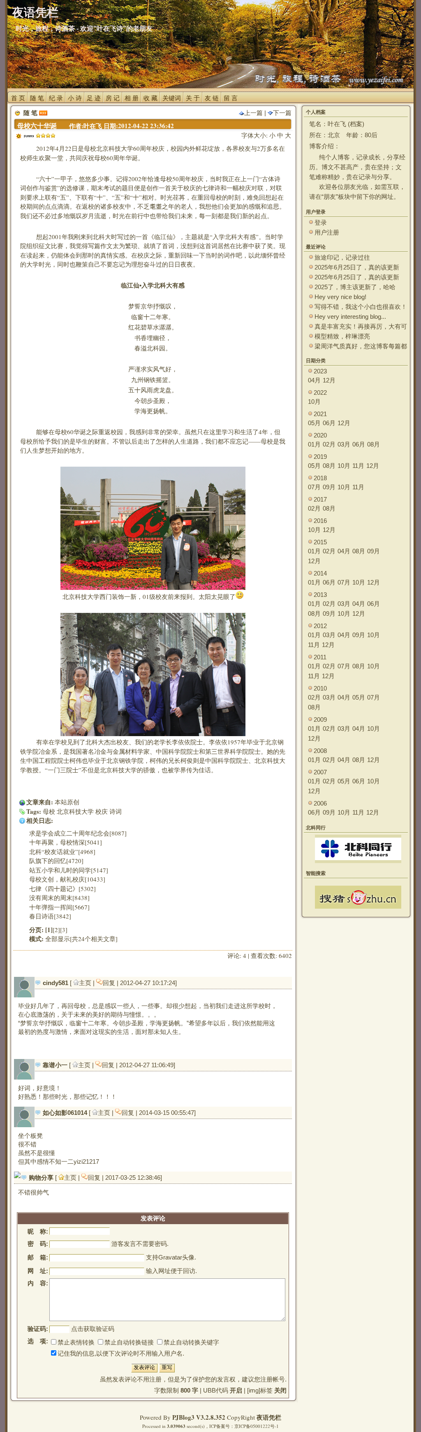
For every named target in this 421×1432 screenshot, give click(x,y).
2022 (320, 392)
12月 (329, 380)
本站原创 (67, 802)
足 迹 (94, 97)
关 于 (193, 97)
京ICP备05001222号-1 (256, 1426)
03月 (344, 444)
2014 (320, 573)
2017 (320, 499)
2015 (320, 542)
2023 (320, 371)
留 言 (231, 97)
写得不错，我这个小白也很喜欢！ (361, 306)
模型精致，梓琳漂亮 (342, 336)
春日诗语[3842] (50, 916)
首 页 (18, 97)
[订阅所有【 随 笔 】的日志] (43, 112)
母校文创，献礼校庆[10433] (67, 879)
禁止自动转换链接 (129, 1342)
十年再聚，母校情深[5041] (65, 842)
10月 (314, 401)
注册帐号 (272, 1379)
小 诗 (75, 97)
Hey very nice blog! (340, 296)
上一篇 (253, 112)
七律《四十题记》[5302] (62, 888)
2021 (320, 413)
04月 (314, 380)
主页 (86, 982)
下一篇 (282, 112)
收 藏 (150, 97)
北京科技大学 (75, 811)
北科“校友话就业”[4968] (62, 851)
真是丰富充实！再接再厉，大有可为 (361, 327)
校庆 (101, 811)
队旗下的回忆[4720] (56, 860)
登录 (321, 222)
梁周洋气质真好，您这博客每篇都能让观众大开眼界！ (361, 346)
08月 (373, 444)
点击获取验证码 (92, 1328)
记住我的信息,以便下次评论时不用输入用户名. (121, 1353)
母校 (49, 811)
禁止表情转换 (76, 1342)
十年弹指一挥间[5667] (59, 907)
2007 (320, 772)
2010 (320, 688)
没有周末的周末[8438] (59, 897)
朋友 (330, 196)
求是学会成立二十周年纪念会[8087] (78, 833)
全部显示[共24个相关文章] (81, 939)
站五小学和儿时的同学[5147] (68, 870)
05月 (314, 422)
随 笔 (37, 97)
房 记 (113, 97)
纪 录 (56, 97)
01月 (314, 444)
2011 (320, 657)
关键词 (171, 97)
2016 (320, 520)
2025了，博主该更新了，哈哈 (355, 286)
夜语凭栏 (269, 1417)
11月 (358, 465)
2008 (320, 750)
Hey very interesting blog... (350, 316)
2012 (320, 625)
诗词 (115, 811)
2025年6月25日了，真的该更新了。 (357, 277)
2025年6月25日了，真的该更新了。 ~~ (357, 268)
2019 (320, 456)
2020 (320, 435)
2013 (320, 594)
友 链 (212, 97)
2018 (320, 477)
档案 (356, 123)
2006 (320, 803)
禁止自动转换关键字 (191, 1342)
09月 (329, 486)
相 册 (132, 97)
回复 (110, 982)
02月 (329, 444)
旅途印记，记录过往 (342, 257)
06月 (329, 422)
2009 (320, 719)
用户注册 (327, 232)
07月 (314, 486)
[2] (56, 930)
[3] (63, 930)
